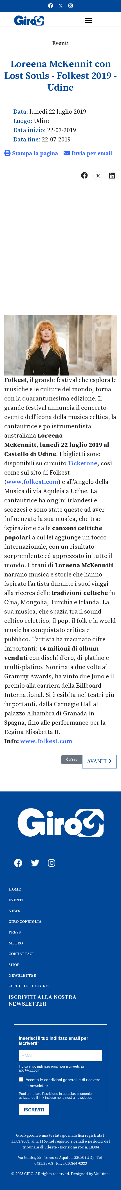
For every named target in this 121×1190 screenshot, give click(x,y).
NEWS (14, 911)
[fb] (17, 856)
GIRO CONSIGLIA (24, 921)
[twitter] (34, 856)
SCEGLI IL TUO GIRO (28, 986)
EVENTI (16, 900)
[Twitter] (61, 6)
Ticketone (82, 463)
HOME (14, 889)
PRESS (14, 932)
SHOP (13, 964)
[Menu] (88, 20)
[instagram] (50, 856)
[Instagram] (70, 6)
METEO (15, 943)
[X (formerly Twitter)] (98, 175)
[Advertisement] (60, 250)
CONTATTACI (21, 953)
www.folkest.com (32, 482)
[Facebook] (50, 6)
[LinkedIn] (112, 175)
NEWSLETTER (22, 975)
